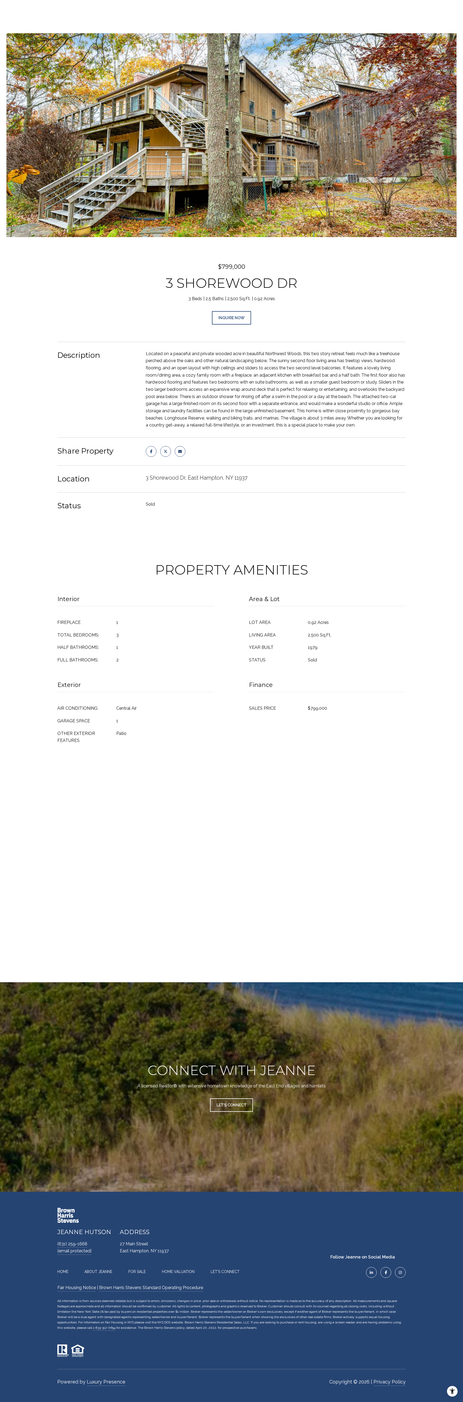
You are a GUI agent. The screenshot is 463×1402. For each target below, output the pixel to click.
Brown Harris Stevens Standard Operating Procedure (151, 1287)
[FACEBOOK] (385, 1272)
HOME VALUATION (178, 1271)
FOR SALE (137, 1271)
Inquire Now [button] (231, 318)
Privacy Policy (390, 1382)
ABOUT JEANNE (98, 1271)
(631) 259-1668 (72, 1243)
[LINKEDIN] (371, 1272)
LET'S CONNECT (225, 1271)
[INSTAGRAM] (400, 1272)
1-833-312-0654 (104, 1328)
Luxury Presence (106, 1382)
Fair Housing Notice (76, 1287)
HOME (62, 1271)
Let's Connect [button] (231, 1105)
